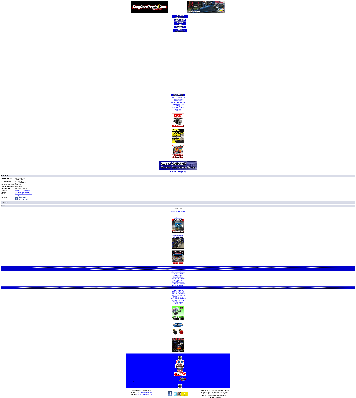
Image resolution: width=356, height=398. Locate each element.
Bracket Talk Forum (178, 107)
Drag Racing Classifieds (178, 283)
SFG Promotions (178, 297)
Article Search (178, 101)
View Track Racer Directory (22, 192)
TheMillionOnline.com (178, 300)
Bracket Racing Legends (178, 102)
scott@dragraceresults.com (144, 394)
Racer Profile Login (178, 285)
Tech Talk (178, 109)
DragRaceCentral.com (178, 295)
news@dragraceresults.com (144, 392)
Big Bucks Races (178, 280)
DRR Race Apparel (178, 292)
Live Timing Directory (178, 278)
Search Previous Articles (178, 211)
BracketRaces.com (178, 290)
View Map (17, 196)
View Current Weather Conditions (23, 194)
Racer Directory (178, 277)
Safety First (178, 111)
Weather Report (178, 302)
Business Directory (178, 273)
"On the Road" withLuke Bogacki (178, 105)
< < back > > (178, 218)
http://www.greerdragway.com (22, 190)
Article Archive (178, 99)
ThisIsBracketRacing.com (178, 298)
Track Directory (178, 275)
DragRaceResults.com (178, 97)
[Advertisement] (178, 63)
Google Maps (178, 303)
